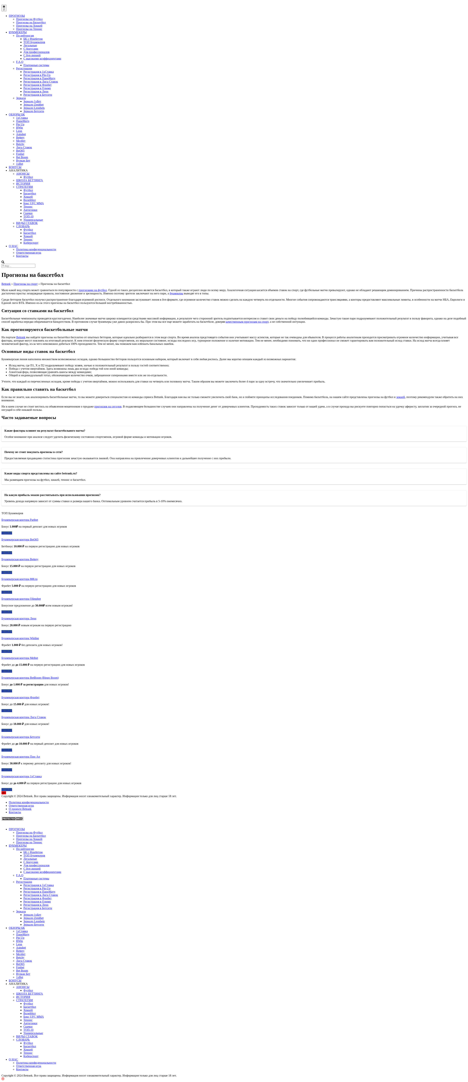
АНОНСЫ (22, 173)
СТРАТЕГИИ (24, 186)
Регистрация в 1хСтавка (38, 71)
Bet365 (20, 150)
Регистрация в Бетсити (37, 94)
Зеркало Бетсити (33, 111)
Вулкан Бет (23, 160)
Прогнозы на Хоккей (29, 25)
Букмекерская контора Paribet (19, 519)
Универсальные (33, 219)
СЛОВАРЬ (23, 226)
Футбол (28, 177)
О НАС (13, 246)
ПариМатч (22, 121)
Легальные (30, 45)
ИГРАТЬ (6, 533)
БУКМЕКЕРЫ (18, 32)
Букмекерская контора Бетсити (20, 736)
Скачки (28, 213)
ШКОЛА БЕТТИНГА (29, 180)
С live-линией (32, 55)
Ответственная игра (28, 252)
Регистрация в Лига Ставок (40, 81)
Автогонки (30, 209)
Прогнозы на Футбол (29, 19)
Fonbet (20, 154)
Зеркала (21, 98)
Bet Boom (22, 157)
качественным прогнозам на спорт (247, 321)
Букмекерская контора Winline (20, 638)
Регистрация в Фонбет (37, 84)
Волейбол (29, 200)
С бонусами (30, 48)
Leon (19, 130)
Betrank (20, 337)
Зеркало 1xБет (32, 101)
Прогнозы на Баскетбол (31, 22)
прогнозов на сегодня (107, 406)
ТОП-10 (28, 216)
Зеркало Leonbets (34, 107)
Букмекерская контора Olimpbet (21, 598)
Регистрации (24, 68)
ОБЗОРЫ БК (17, 114)
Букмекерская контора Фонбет (20, 697)
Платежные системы (36, 65)
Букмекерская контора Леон (18, 618)
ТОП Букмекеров (34, 42)
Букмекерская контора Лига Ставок (23, 717)
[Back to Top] (2, 1078)
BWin (19, 127)
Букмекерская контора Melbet (19, 658)
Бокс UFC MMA (33, 203)
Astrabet (21, 134)
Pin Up (20, 124)
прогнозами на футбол (93, 290)
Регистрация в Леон (35, 91)
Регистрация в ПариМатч (39, 78)
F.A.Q (19, 61)
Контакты (22, 255)
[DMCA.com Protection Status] (12, 819)
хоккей (400, 397)
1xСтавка (22, 117)
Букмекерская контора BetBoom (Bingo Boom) (30, 677)
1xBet (19, 163)
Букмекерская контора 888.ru (19, 579)
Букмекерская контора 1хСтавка (21, 776)
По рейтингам (25, 35)
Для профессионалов (36, 52)
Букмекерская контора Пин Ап (20, 756)
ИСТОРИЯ (23, 183)
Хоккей (28, 196)
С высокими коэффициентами (42, 58)
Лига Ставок (24, 147)
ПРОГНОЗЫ (17, 15)
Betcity (20, 144)
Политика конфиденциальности (36, 249)
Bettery (20, 137)
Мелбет (20, 140)
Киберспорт (30, 242)
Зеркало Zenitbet (33, 104)
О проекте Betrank (20, 808)
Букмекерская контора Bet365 (19, 539)
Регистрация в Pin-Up (36, 75)
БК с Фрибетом (33, 38)
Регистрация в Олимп (37, 88)
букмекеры (176, 293)
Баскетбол (29, 193)
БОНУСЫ (15, 167)
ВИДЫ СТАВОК (27, 223)
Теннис (28, 206)
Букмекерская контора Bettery (19, 559)
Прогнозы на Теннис (29, 29)
